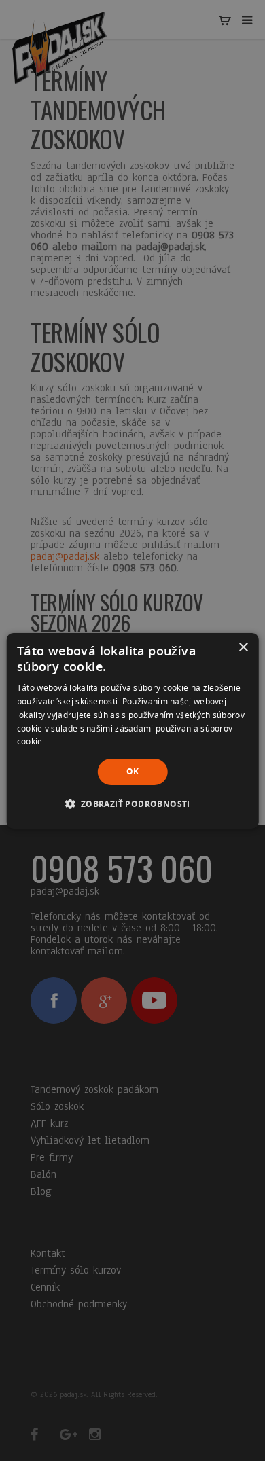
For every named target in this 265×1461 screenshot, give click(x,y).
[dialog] (133, 730)
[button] (132, 803)
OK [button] (132, 771)
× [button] (243, 647)
